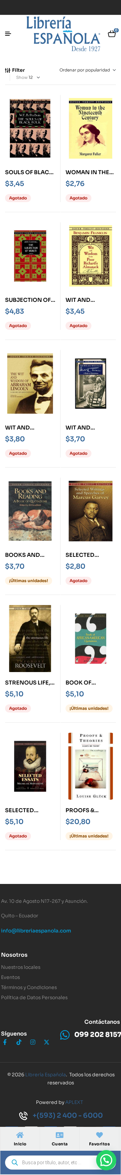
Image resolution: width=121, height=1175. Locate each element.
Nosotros (14, 954)
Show (22, 77)
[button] (106, 1160)
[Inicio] (20, 1135)
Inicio (20, 1143)
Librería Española (45, 1075)
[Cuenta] (59, 1135)
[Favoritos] (99, 1135)
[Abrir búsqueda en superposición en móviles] (60, 1162)
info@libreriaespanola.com (36, 930)
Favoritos (99, 1143)
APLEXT (74, 1102)
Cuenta (60, 1143)
